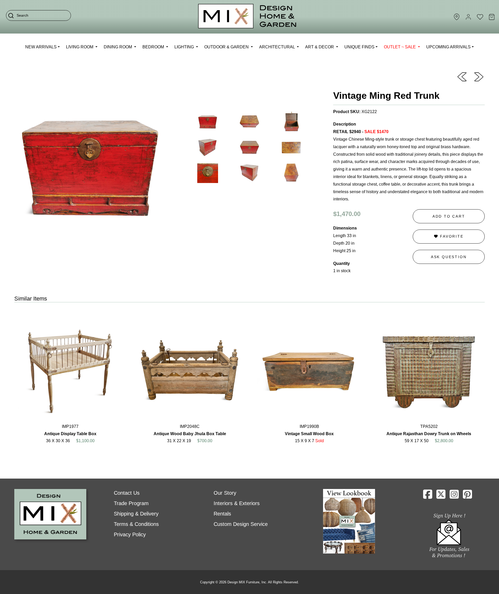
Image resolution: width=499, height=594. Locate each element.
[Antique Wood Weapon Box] (479, 76)
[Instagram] (454, 496)
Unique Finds (359, 47)
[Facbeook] (427, 496)
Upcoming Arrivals (448, 47)
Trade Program (131, 503)
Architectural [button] (277, 47)
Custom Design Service (241, 524)
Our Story (225, 493)
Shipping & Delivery (136, 514)
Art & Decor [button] (320, 47)
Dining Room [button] (118, 47)
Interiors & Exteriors (237, 503)
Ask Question (449, 257)
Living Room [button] (80, 47)
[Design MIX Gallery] (247, 17)
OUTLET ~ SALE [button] (400, 47)
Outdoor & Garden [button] (227, 47)
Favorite (450, 236)
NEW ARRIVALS (41, 47)
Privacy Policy (130, 534)
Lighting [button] (184, 47)
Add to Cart (448, 216)
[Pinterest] (467, 496)
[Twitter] (440, 496)
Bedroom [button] (153, 47)
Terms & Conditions (136, 524)
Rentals (222, 514)
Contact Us (127, 493)
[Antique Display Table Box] (462, 76)
